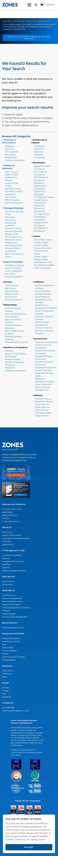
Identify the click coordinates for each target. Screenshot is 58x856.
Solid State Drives (13, 240)
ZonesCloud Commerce (13, 561)
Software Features (43, 328)
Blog (4, 645)
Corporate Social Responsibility (15, 538)
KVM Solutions (11, 317)
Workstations (11, 157)
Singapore (6, 697)
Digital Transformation (11, 605)
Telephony (10, 328)
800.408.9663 (8, 708)
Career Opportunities (11, 535)
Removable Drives (13, 237)
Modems (9, 333)
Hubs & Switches (13, 319)
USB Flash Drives (43, 413)
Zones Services (8, 595)
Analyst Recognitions (11, 638)
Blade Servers (11, 294)
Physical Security (13, 325)
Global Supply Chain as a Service (16, 608)
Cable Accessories (42, 268)
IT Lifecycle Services (10, 521)
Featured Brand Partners (13, 628)
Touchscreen (11, 356)
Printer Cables (40, 256)
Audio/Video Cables (43, 240)
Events (5, 654)
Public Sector (8, 671)
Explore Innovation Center (13, 657)
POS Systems (11, 152)
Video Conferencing (14, 331)
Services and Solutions (13, 504)
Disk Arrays (10, 217)
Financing (6, 541)
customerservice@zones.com (15, 711)
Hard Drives (10, 220)
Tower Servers (11, 285)
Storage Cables (41, 259)
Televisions (39, 183)
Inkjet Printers (11, 174)
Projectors (10, 368)
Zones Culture (8, 581)
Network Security (13, 308)
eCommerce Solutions (12, 555)
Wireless (9, 311)
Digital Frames (40, 200)
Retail (4, 677)
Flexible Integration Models (14, 571)
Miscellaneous (41, 390)
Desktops (9, 146)
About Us (6, 527)
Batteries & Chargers (44, 381)
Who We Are (8, 576)
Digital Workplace (10, 515)
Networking (7, 512)
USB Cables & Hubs (43, 262)
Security (5, 518)
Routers (8, 322)
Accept (28, 847)
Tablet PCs (39, 149)
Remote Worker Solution (13, 601)
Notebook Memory (44, 401)
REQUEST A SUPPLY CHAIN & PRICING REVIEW (29, 38)
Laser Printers (11, 172)
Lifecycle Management (12, 598)
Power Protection (43, 384)
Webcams (40, 379)
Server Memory (42, 404)
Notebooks (39, 146)
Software (6, 611)
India (4, 694)
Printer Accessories (14, 203)
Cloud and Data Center (12, 509)
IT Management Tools (13, 550)
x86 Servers (10, 288)
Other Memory (42, 416)
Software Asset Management (14, 617)
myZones (6, 558)
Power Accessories (14, 276)
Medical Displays (12, 359)
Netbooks (38, 152)
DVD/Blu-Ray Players (44, 197)
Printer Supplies (12, 200)
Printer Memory (42, 407)
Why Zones (7, 532)
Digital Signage (8, 614)
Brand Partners (9, 623)
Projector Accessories (15, 370)
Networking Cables (43, 248)
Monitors (9, 351)
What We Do (8, 590)
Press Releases (8, 660)
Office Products (42, 387)
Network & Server (13, 228)
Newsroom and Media (13, 633)
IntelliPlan (6, 565)
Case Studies (7, 648)
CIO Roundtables (9, 651)
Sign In (50, 5)
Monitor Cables (41, 245)
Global (5, 683)
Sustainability (7, 545)
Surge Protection (13, 268)
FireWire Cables (41, 242)
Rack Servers (11, 297)
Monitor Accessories (14, 362)
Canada (5, 688)
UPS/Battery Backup (15, 265)
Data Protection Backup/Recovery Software (43, 300)
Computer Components (46, 342)
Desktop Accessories (15, 160)
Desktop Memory (43, 399)
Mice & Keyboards (43, 370)
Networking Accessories (16, 342)
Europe (5, 691)
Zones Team (7, 585)
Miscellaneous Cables (44, 265)
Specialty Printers (13, 189)
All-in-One (9, 149)
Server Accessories (14, 299)
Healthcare (7, 674)
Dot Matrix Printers (14, 191)
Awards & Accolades (11, 641)
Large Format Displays (15, 353)
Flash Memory (41, 410)
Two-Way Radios (42, 214)
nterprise (6, 568)
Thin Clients (10, 154)
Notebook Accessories (45, 367)
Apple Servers (11, 291)
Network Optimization (15, 314)
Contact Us (7, 703)
